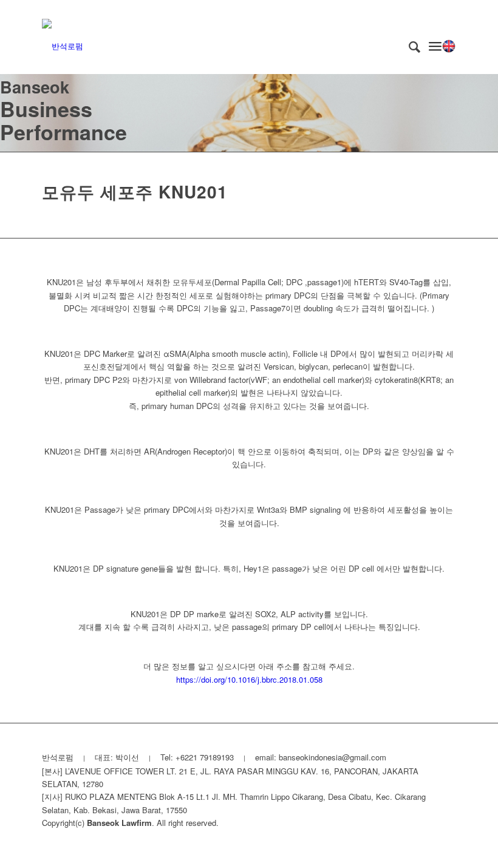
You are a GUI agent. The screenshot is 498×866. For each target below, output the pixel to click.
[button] (449, 46)
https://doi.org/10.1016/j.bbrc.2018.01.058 (249, 679)
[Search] (408, 46)
